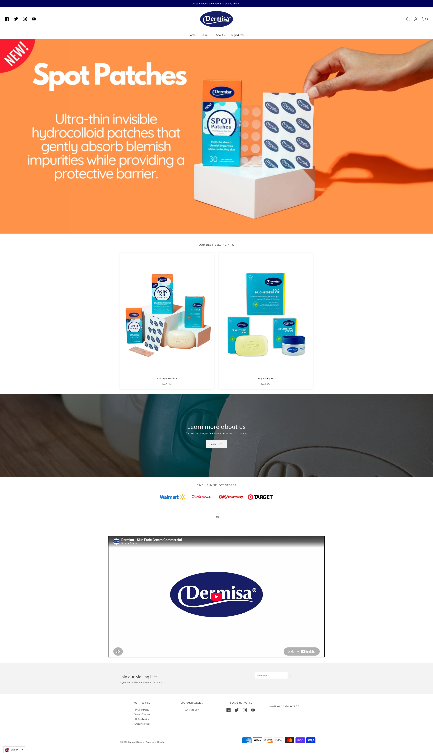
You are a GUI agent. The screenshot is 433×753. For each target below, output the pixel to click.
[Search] (406, 19)
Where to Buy (192, 709)
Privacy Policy (142, 709)
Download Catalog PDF (283, 706)
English (14, 749)
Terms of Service (142, 714)
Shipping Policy (142, 723)
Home (191, 35)
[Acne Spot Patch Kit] (167, 314)
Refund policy (142, 719)
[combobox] (14, 749)
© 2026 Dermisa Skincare (132, 742)
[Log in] (414, 19)
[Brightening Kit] (266, 314)
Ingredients (237, 35)
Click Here (216, 443)
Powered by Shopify (154, 742)
